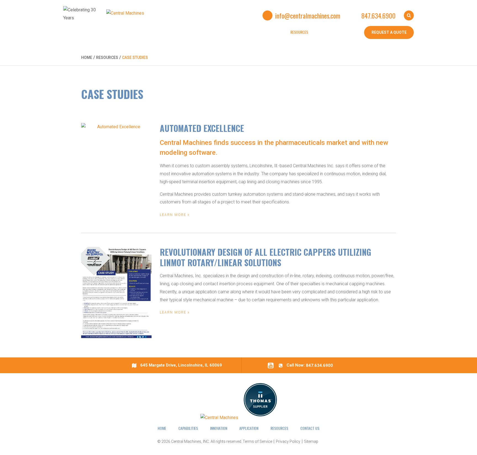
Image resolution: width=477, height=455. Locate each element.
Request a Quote (389, 32)
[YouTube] (273, 365)
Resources (107, 57)
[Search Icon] (409, 15)
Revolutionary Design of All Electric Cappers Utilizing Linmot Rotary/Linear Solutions (265, 257)
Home (86, 57)
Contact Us (309, 428)
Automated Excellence (202, 128)
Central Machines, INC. (190, 441)
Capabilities (188, 428)
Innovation (218, 428)
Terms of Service (257, 441)
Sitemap (311, 441)
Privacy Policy (288, 441)
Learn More (174, 215)
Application (248, 428)
